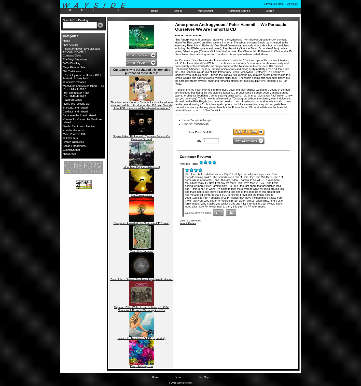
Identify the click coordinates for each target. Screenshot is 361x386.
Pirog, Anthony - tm (141, 366)
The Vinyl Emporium (75, 59)
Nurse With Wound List (76, 103)
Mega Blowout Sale (74, 67)
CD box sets (70, 138)
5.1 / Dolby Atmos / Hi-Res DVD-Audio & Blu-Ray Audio (82, 77)
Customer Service (239, 10)
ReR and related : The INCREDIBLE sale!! (76, 94)
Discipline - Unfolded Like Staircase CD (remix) (141, 223)
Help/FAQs (69, 153)
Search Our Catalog (75, 20)
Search (269, 10)
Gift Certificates (72, 71)
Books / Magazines (74, 145)
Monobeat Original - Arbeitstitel (142, 167)
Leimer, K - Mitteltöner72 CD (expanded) (142, 338)
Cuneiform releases (74, 82)
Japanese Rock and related (79, 115)
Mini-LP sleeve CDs (74, 134)
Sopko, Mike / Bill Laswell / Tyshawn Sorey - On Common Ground (141, 138)
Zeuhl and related (73, 130)
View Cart (292, 3)
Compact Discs (72, 55)
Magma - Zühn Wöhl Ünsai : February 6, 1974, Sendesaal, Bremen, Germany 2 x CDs (141, 309)
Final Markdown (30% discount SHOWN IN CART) (81, 50)
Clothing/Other (71, 149)
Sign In (178, 10)
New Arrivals (70, 44)
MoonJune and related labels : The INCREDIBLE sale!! (83, 87)
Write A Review (188, 223)
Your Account (205, 10)
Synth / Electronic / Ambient (79, 126)
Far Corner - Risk (141, 195)
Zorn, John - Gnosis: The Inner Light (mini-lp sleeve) (141, 279)
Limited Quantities (73, 141)
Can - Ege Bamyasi (141, 251)
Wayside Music (96, 7)
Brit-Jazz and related (75, 107)
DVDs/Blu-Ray (71, 63)
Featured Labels (72, 99)
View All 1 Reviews (190, 220)
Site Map (204, 377)
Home (154, 10)
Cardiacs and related (75, 111)
